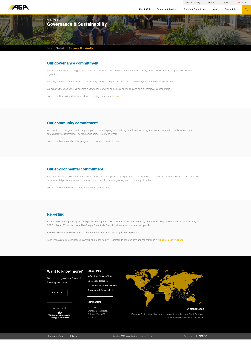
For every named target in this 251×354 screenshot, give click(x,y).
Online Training (193, 2)
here (107, 187)
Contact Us (230, 9)
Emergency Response (97, 281)
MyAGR (211, 2)
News (215, 9)
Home (49, 48)
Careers (226, 2)
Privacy (73, 336)
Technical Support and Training (102, 285)
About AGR (144, 9)
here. (117, 96)
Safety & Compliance (195, 9)
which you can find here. (171, 240)
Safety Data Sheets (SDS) (99, 276)
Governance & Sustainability (100, 290)
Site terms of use (56, 336)
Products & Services (167, 9)
